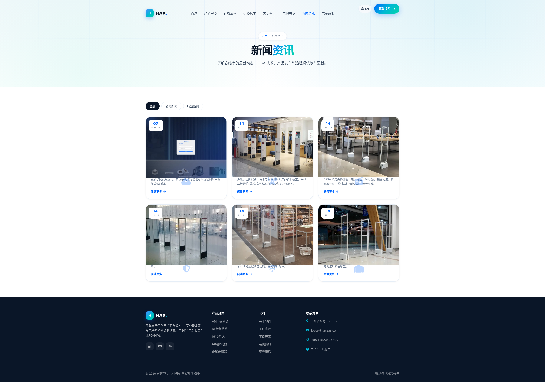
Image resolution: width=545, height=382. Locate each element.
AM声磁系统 (220, 321)
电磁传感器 (219, 351)
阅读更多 (156, 191)
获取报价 (384, 8)
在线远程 (230, 13)
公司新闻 (171, 106)
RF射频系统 (220, 329)
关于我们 (269, 13)
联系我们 (328, 13)
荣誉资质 (265, 351)
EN (367, 8)
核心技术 (249, 13)
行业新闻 (193, 106)
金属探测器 (219, 344)
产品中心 (210, 13)
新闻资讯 (308, 13)
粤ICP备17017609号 (386, 373)
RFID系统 (218, 336)
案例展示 (289, 13)
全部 (153, 106)
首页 (194, 13)
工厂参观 (265, 329)
